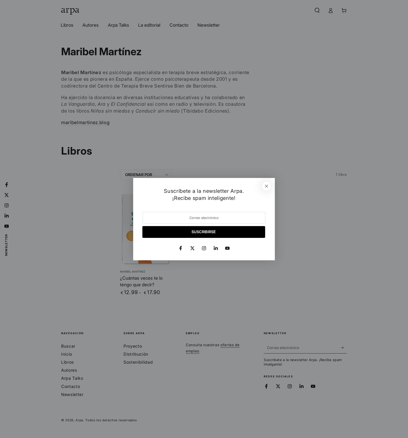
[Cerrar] (266, 186)
